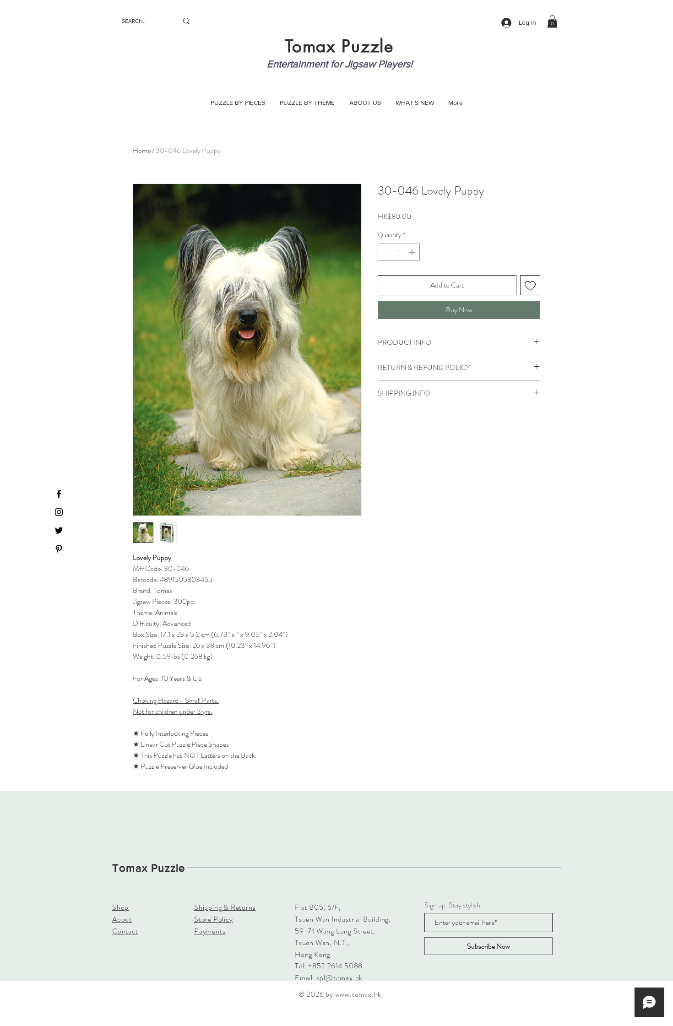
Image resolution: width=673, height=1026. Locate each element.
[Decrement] (385, 252)
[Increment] (412, 252)
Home (142, 150)
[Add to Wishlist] (530, 285)
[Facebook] (59, 494)
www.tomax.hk (358, 994)
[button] (552, 21)
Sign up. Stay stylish (452, 905)
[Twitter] (59, 530)
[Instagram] (59, 512)
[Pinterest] (59, 548)
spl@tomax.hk (340, 977)
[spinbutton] (399, 252)
